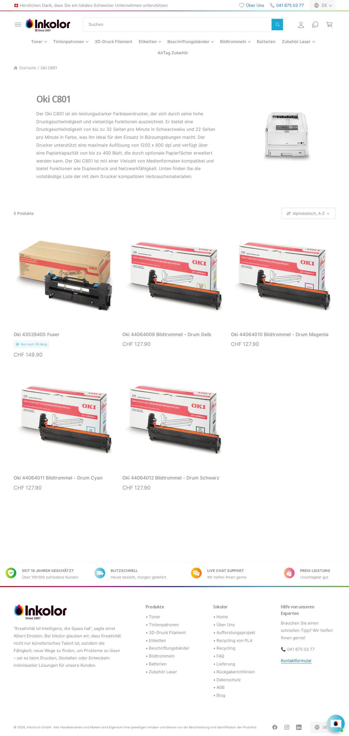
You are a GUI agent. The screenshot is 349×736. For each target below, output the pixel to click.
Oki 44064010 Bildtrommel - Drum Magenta (280, 334)
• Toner (153, 616)
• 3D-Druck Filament (166, 632)
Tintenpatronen (68, 41)
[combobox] (183, 24)
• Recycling (224, 648)
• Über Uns (224, 624)
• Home (220, 616)
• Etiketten (156, 640)
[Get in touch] (315, 24)
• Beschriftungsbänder (167, 648)
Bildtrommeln (233, 41)
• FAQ (218, 656)
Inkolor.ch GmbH (39, 727)
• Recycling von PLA (232, 640)
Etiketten (148, 41)
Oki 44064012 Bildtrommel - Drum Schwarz (170, 478)
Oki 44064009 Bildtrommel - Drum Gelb (167, 334)
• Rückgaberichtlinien (234, 671)
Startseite (27, 67)
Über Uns (255, 5)
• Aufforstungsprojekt (234, 632)
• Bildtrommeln (160, 656)
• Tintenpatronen (162, 624)
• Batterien (156, 663)
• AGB (219, 687)
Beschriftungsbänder (188, 41)
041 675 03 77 (290, 5)
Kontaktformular (296, 660)
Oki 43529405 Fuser (36, 334)
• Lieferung (224, 663)
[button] (18, 24)
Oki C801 (49, 67)
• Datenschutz (227, 679)
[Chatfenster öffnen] (336, 723)
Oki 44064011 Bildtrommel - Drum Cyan (58, 478)
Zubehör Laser (296, 41)
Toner (37, 41)
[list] (174, 574)
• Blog (219, 695)
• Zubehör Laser (161, 671)
